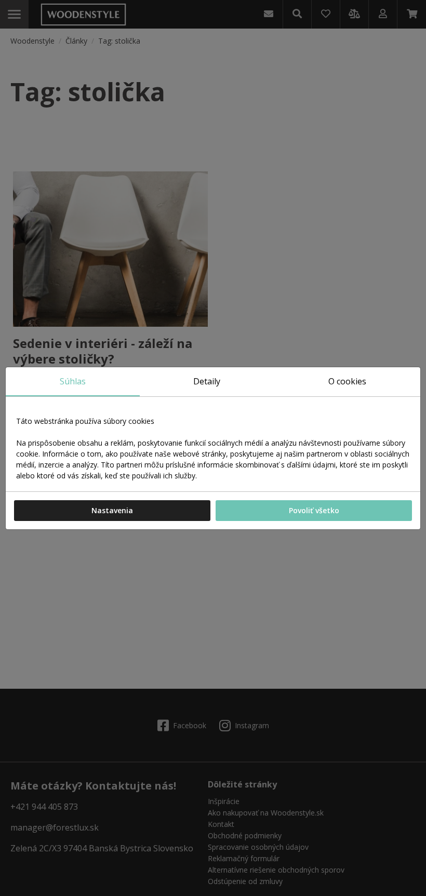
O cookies (347, 381)
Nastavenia (112, 510)
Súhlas (73, 381)
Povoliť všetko (314, 510)
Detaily (206, 381)
